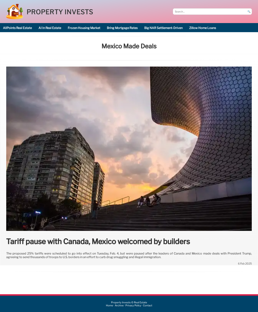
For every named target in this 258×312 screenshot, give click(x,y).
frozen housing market (84, 28)
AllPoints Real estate (17, 28)
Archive (119, 305)
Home (109, 305)
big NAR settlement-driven (163, 28)
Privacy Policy (133, 305)
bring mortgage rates (122, 28)
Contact (147, 305)
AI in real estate (50, 28)
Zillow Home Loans (202, 28)
